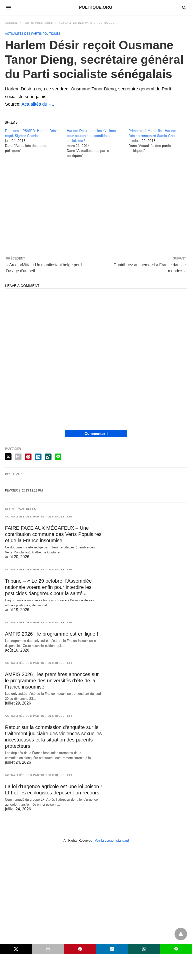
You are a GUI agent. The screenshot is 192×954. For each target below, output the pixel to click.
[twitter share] (8, 456)
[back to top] (180, 934)
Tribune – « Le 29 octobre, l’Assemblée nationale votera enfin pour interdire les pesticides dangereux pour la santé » (48, 587)
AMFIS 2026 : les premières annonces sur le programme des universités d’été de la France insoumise (52, 681)
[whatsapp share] (48, 457)
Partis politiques (38, 22)
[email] (48, 949)
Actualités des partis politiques (86, 22)
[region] (96, 207)
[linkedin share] (38, 457)
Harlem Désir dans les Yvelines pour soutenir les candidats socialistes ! (91, 136)
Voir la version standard (112, 840)
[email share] (18, 457)
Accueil (11, 22)
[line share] (58, 457)
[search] (184, 7)
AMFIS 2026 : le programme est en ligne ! (51, 634)
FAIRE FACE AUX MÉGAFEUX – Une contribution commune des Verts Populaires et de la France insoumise (53, 534)
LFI (69, 516)
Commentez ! (96, 433)
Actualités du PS (38, 104)
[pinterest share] (28, 457)
